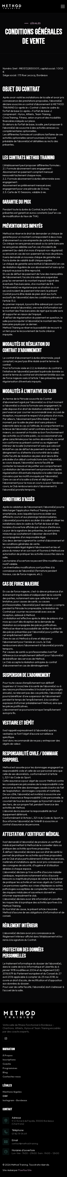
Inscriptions (9, 1059)
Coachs (7, 1063)
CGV (5, 1096)
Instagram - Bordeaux (15, 1100)
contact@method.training (25, 1143)
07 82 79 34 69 (19, 1133)
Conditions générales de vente (33, 36)
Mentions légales (12, 1091)
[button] (62, 6)
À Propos (8, 1055)
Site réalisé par (17, 1170)
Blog (5, 1072)
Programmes (10, 1068)
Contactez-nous (12, 1076)
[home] (12, 6)
